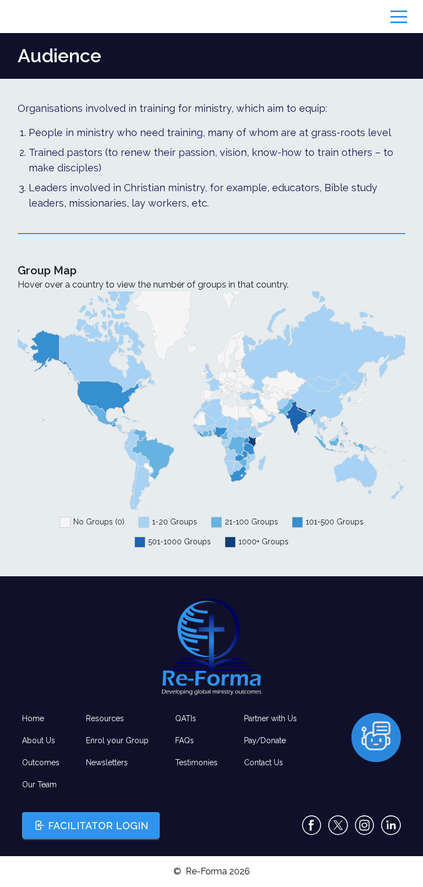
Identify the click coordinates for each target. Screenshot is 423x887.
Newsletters (107, 762)
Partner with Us (270, 718)
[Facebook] (312, 825)
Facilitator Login (98, 825)
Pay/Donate (265, 740)
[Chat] (376, 737)
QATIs (185, 718)
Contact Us (263, 762)
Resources (105, 718)
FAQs (184, 740)
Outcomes (40, 762)
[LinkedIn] (391, 825)
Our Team (39, 784)
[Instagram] (365, 825)
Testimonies (196, 762)
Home (33, 718)
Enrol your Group (117, 740)
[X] (338, 825)
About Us (38, 740)
